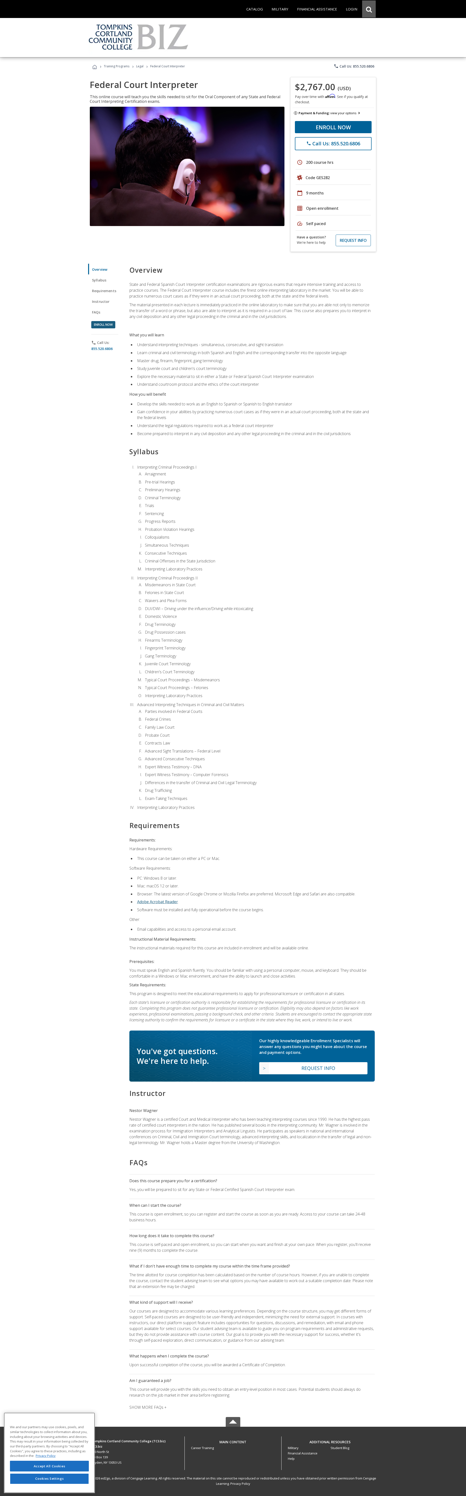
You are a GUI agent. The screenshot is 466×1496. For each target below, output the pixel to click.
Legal (139, 66)
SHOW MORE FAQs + (147, 1407)
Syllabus (99, 280)
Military (293, 1448)
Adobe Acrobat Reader (157, 901)
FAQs (96, 312)
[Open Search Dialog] (369, 8)
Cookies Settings (49, 1478)
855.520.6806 (102, 348)
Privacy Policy (240, 1483)
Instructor (101, 301)
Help (291, 1458)
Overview (99, 269)
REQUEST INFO (353, 240)
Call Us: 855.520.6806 (354, 66)
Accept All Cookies (49, 1466)
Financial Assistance (302, 1453)
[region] (49, 1453)
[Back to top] (233, 1440)
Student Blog (340, 1448)
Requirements (104, 291)
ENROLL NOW (333, 127)
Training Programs (116, 66)
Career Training (202, 1448)
